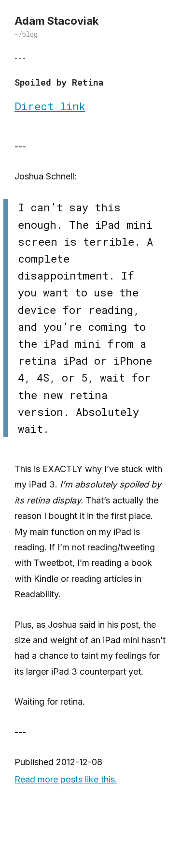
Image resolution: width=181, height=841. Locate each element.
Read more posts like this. (65, 779)
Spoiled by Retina (59, 82)
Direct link (49, 106)
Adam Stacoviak (56, 21)
